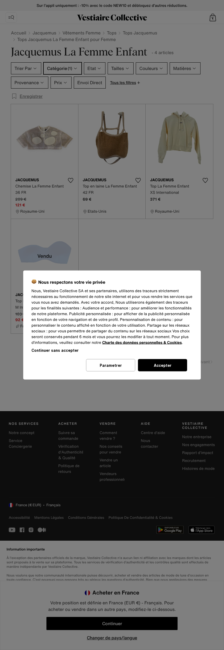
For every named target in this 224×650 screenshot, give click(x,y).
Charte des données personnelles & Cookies (142, 343)
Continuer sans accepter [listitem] (55, 350)
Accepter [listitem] (163, 365)
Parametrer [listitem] (111, 365)
